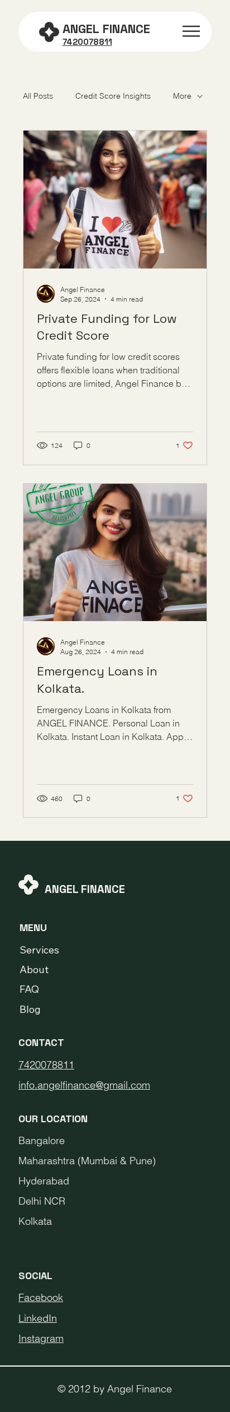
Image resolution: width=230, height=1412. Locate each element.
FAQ (29, 989)
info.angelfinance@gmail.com (84, 1084)
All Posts (38, 96)
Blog (30, 1009)
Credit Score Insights (113, 96)
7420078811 (46, 1064)
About (34, 969)
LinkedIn (37, 1318)
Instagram (41, 1338)
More (182, 96)
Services (39, 949)
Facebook (40, 1297)
